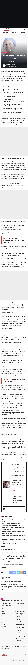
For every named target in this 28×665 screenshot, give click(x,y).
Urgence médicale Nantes (11, 549)
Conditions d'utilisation (18, 564)
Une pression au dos (10, 99)
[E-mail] (4, 509)
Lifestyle (5, 52)
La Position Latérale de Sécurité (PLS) (15, 101)
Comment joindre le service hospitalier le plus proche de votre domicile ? (13, 109)
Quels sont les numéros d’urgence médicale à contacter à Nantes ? (13, 105)
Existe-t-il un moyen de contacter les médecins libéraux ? (12, 113)
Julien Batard (8, 64)
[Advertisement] (14, 14)
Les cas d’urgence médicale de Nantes (13, 90)
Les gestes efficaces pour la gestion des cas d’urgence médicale (14, 93)
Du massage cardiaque (11, 96)
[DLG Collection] (7, 29)
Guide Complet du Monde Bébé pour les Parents (13, 539)
